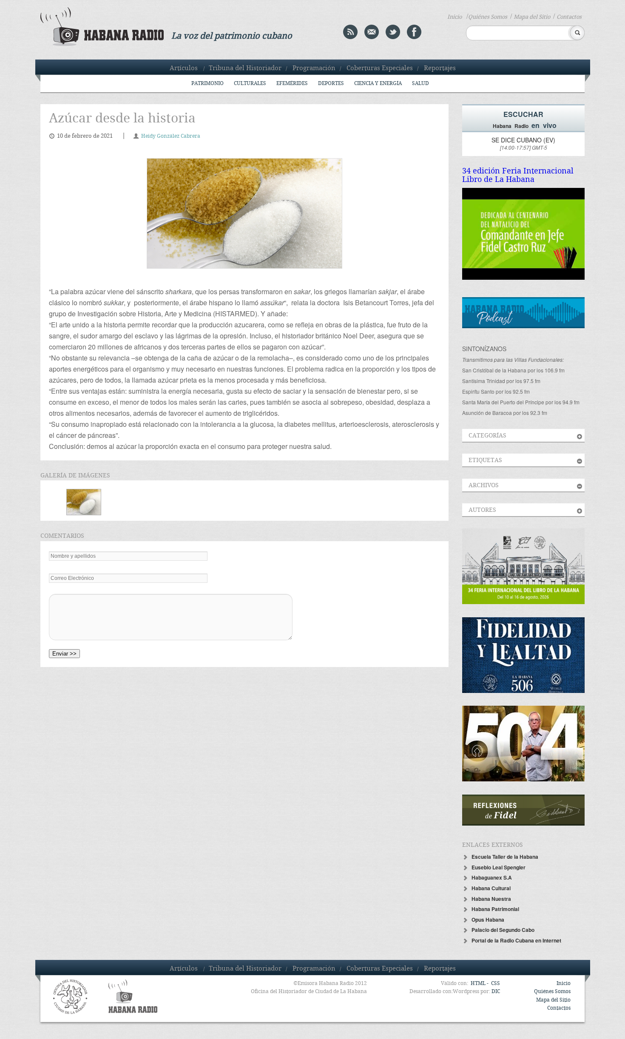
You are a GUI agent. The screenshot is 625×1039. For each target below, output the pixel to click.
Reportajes (440, 68)
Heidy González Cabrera (170, 136)
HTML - (480, 983)
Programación (314, 68)
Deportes (331, 83)
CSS (495, 983)
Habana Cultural (491, 888)
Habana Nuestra (491, 899)
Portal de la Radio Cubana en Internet (516, 940)
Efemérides (292, 83)
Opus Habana (488, 919)
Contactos (569, 17)
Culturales (250, 83)
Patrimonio (207, 83)
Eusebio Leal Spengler (499, 867)
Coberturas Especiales (380, 68)
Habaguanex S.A (492, 877)
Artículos (184, 68)
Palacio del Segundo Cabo (503, 930)
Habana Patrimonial (495, 909)
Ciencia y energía (378, 83)
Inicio (454, 17)
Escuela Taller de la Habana (505, 856)
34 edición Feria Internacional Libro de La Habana (518, 175)
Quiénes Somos (487, 17)
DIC (495, 991)
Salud (420, 83)
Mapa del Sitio (532, 17)
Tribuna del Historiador (245, 68)
